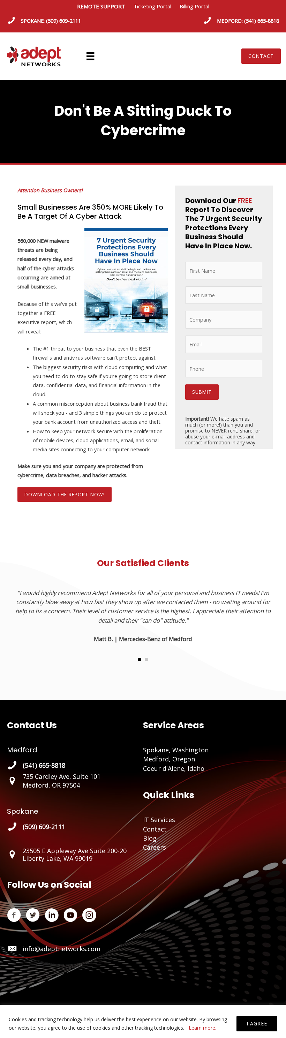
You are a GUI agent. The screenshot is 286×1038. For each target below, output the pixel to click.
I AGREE (257, 1023)
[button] (261, 56)
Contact (155, 829)
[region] (143, 1021)
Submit (202, 392)
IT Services (159, 819)
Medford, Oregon (169, 759)
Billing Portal (194, 6)
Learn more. (202, 1027)
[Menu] (90, 56)
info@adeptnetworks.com (61, 949)
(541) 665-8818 (261, 20)
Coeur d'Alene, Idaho (173, 768)
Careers (154, 847)
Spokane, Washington (176, 750)
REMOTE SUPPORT (105, 6)
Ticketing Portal (152, 6)
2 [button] (146, 659)
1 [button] (139, 659)
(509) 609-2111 (63, 20)
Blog (150, 838)
